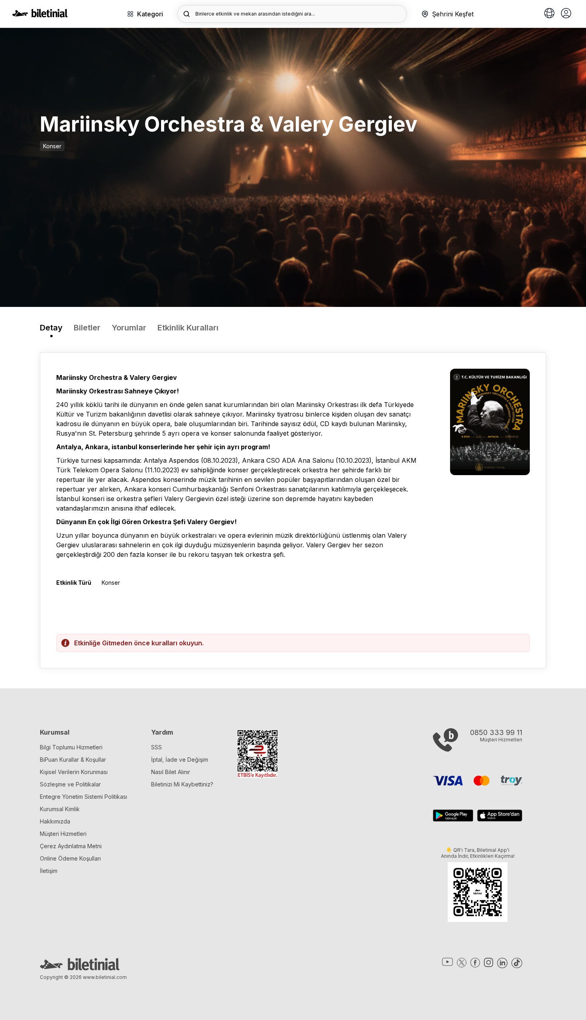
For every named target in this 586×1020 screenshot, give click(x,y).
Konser (52, 146)
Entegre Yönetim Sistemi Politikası (83, 796)
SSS (156, 747)
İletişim (48, 870)
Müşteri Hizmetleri (63, 833)
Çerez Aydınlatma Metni (71, 846)
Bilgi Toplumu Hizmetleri (71, 747)
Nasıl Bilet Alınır (170, 771)
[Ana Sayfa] (40, 15)
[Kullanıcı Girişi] (566, 14)
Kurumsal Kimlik (60, 809)
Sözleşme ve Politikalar (70, 784)
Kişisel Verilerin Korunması (74, 771)
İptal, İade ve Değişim (179, 759)
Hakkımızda (55, 821)
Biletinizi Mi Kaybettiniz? (182, 784)
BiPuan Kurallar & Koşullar (73, 759)
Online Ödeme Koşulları (70, 858)
